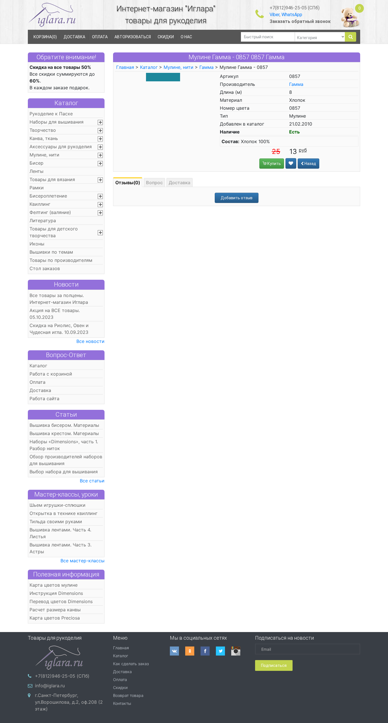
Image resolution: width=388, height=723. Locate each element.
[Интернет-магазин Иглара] (52, 14)
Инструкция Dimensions (56, 593)
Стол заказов (45, 268)
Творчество (43, 130)
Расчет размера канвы (55, 609)
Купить (273, 163)
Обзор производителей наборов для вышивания (66, 460)
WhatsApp (291, 14)
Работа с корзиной (51, 374)
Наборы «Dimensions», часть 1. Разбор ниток (64, 445)
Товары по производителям (61, 260)
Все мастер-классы (83, 560)
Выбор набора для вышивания (64, 471)
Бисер (36, 163)
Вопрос (154, 182)
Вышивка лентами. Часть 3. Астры (60, 548)
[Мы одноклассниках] (193, 651)
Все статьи (92, 481)
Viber (274, 14)
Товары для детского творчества (54, 232)
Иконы (37, 244)
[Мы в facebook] (208, 651)
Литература (43, 220)
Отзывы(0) (127, 182)
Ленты (36, 171)
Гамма (206, 67)
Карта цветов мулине (54, 585)
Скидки (120, 687)
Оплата (37, 382)
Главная (125, 67)
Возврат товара (128, 695)
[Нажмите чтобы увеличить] (163, 77)
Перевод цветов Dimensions (61, 601)
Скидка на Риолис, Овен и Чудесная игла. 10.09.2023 (59, 329)
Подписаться (274, 665)
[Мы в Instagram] (239, 651)
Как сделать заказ (131, 663)
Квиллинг (40, 204)
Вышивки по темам (51, 252)
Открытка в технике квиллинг (63, 513)
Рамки (37, 187)
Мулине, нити (44, 155)
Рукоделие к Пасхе (51, 113)
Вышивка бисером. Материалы (64, 425)
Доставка (40, 390)
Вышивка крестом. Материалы (64, 433)
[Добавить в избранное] (290, 163)
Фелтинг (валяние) (50, 212)
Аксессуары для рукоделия (61, 146)
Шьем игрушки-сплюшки (57, 505)
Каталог (66, 103)
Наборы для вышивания (57, 122)
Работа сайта (44, 398)
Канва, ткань (44, 138)
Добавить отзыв (237, 198)
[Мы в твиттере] (223, 651)
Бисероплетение (48, 196)
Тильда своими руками (56, 521)
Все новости (90, 341)
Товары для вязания (52, 179)
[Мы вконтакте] (177, 651)
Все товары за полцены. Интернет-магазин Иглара (59, 298)
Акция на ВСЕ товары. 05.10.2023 (55, 314)
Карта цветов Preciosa (55, 618)
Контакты (122, 703)
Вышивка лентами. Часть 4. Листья (60, 533)
